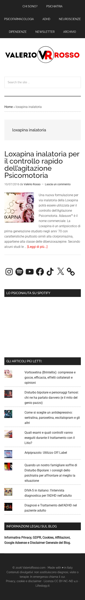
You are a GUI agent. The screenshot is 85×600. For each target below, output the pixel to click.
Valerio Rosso (42, 55)
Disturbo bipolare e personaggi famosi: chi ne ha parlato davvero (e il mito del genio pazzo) (52, 398)
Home (8, 107)
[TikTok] (50, 271)
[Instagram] (9, 271)
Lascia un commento (58, 184)
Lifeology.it (43, 585)
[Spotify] (19, 271)
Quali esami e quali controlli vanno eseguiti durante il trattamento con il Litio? (50, 438)
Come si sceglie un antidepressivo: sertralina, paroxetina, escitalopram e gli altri (52, 418)
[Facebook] (40, 271)
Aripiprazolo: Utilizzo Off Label (46, 453)
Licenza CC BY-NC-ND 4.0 (61, 581)
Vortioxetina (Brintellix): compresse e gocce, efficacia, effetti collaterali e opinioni (50, 377)
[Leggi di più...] (37, 247)
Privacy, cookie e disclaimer (24, 581)
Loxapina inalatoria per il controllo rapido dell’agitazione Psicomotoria (41, 164)
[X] (60, 271)
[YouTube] (29, 271)
